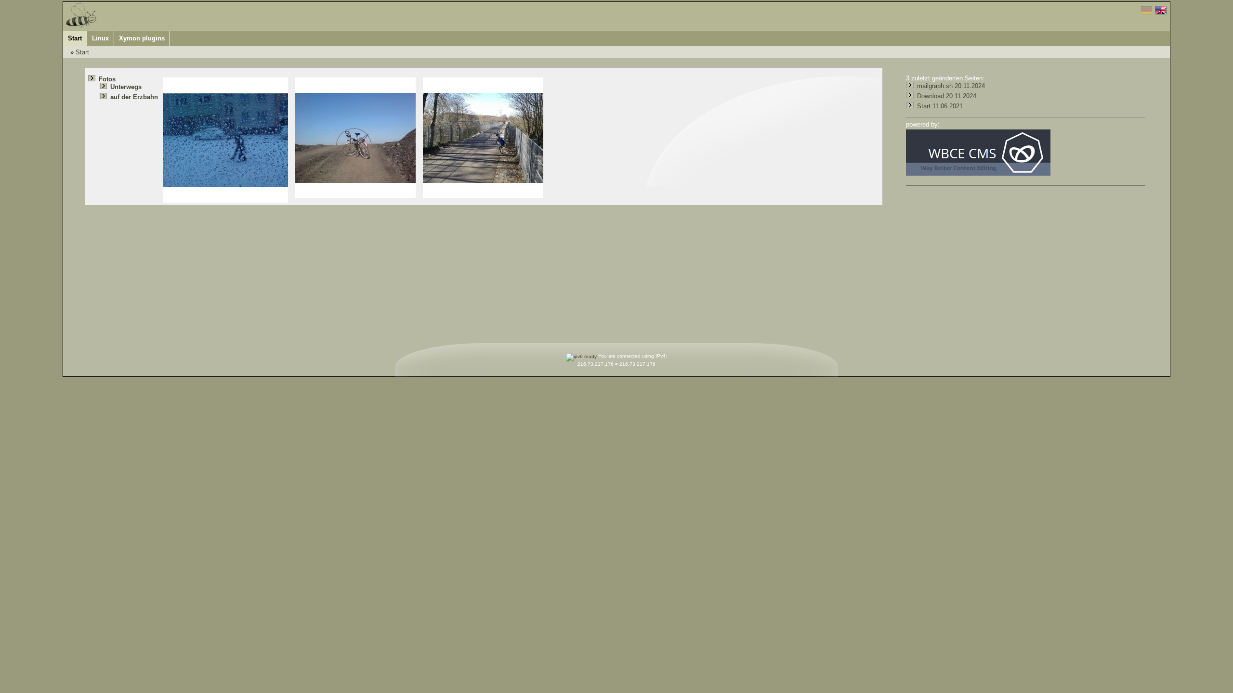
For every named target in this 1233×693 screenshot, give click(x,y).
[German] (1148, 12)
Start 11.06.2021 (940, 106)
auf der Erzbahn (134, 97)
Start (82, 52)
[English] (1161, 12)
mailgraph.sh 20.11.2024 (951, 86)
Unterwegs (126, 86)
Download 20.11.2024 (946, 96)
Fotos (107, 79)
